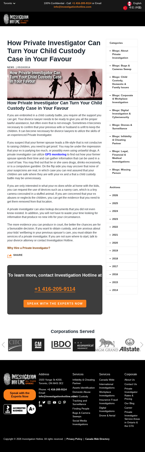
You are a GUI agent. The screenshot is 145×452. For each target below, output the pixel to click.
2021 (115, 234)
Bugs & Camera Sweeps (81, 414)
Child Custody (80, 396)
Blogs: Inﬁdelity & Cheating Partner (122, 140)
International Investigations (107, 386)
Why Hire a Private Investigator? (28, 247)
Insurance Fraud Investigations (108, 401)
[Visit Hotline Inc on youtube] (54, 402)
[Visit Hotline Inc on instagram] (49, 402)
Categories (116, 42)
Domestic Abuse (81, 392)
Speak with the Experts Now (55, 303)
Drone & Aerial (107, 415)
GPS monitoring (55, 154)
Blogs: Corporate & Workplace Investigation (122, 99)
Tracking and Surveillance (79, 402)
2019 (115, 250)
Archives (115, 187)
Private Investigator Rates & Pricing (131, 393)
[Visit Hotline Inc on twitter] (43, 402)
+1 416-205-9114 (82, 3)
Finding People (80, 408)
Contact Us (130, 384)
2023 (115, 219)
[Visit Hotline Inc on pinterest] (64, 402)
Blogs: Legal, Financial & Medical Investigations (121, 156)
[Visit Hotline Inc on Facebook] (39, 402)
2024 (115, 211)
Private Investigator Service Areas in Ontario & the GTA (132, 419)
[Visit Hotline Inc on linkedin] (40, 405)
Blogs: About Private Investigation (120, 54)
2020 (115, 242)
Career (128, 407)
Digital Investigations (107, 409)
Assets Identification (83, 387)
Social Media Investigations (80, 422)
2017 (115, 266)
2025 (115, 203)
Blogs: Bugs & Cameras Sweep (121, 67)
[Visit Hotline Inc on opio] (59, 402)
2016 (115, 274)
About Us (129, 379)
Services (77, 374)
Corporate (130, 374)
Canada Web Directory (97, 439)
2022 (115, 226)
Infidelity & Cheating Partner (83, 381)
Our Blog (129, 403)
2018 (115, 258)
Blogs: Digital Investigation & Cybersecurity (121, 114)
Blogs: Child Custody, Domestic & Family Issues (120, 82)
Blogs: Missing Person (121, 171)
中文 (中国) (135, 7)
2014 (115, 290)
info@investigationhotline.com (72, 6)
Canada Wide (106, 379)
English (137, 3)
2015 (115, 282)
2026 (115, 195)
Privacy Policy (74, 439)
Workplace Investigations (107, 394)
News (10, 67)
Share (18, 255)
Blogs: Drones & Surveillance (122, 126)
